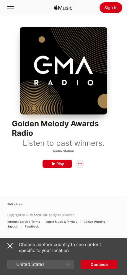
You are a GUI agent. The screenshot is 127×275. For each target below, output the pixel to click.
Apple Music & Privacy (61, 221)
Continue (99, 264)
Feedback (32, 226)
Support (13, 226)
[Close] (10, 245)
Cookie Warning (94, 221)
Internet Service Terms (23, 221)
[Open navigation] (10, 7)
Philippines (14, 204)
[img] (63, 7)
